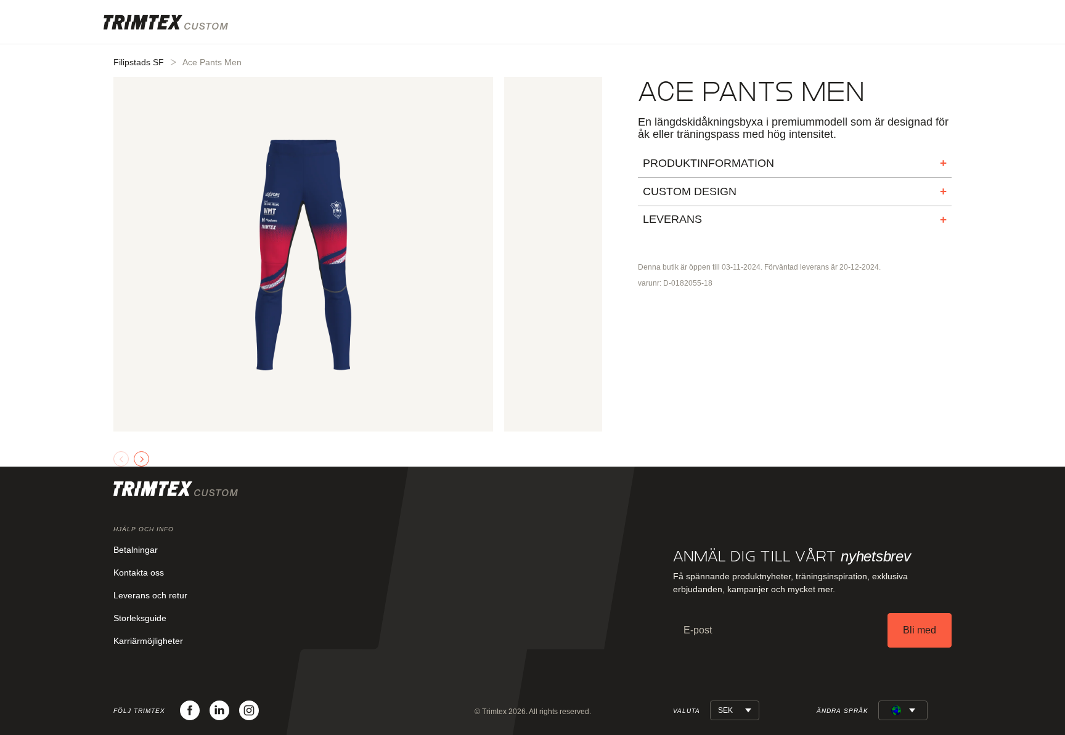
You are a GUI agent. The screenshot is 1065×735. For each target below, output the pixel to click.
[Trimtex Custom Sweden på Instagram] (249, 710)
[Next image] (141, 459)
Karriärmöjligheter (148, 641)
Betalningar (135, 550)
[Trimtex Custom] (166, 22)
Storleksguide (139, 618)
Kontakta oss (138, 572)
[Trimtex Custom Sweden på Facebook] (190, 710)
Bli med (919, 630)
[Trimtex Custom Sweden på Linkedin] (219, 710)
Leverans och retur (150, 595)
